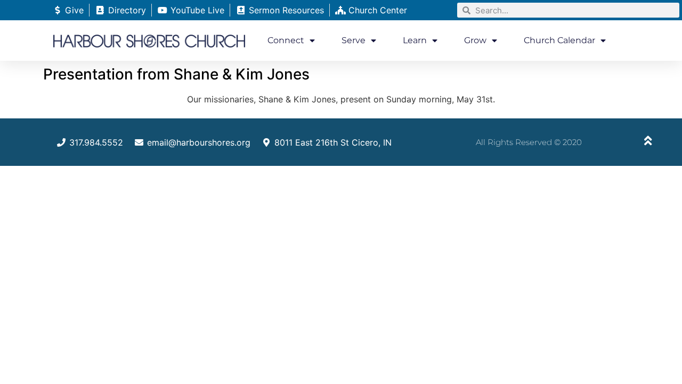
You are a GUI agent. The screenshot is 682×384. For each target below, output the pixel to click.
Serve (354, 40)
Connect (285, 40)
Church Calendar (559, 40)
